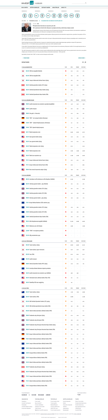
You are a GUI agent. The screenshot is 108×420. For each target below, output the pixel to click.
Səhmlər (65, 406)
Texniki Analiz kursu (79, 404)
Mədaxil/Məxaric (54, 404)
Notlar (64, 403)
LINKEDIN (48, 394)
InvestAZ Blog (78, 410)
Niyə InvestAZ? (38, 403)
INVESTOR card (54, 408)
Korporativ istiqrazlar (67, 404)
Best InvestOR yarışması (41, 410)
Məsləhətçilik (65, 410)
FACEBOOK (24, 394)
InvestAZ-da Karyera (26, 403)
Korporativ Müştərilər (26, 408)
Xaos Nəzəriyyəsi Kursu (80, 406)
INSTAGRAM (41, 394)
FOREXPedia (78, 408)
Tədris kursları (38, 408)
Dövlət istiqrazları (66, 401)
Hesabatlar (24, 404)
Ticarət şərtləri (54, 403)
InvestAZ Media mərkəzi (27, 406)
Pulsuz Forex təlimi (79, 401)
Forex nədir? (37, 401)
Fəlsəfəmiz (24, 401)
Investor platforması (55, 406)
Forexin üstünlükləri (39, 404)
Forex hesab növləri (55, 401)
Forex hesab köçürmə (55, 410)
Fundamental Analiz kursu (80, 403)
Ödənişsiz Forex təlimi (39, 406)
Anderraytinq (66, 408)
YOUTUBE (34, 394)
